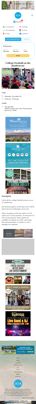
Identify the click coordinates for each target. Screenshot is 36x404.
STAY (18, 369)
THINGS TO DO (18, 365)
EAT (18, 367)
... (8, 51)
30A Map (7, 33)
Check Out (15, 49)
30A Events (24, 30)
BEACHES (18, 363)
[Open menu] (32, 15)
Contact (18, 376)
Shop (18, 358)
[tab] (13, 39)
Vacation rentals (13, 39)
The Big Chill (9, 107)
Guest (25, 49)
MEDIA (18, 374)
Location (5, 44)
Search (18, 55)
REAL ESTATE (18, 372)
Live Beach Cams (10, 26)
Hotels (26, 39)
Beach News (25, 33)
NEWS (18, 360)
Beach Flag (24, 26)
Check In (5, 49)
